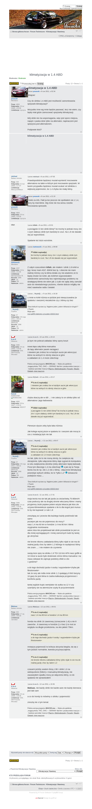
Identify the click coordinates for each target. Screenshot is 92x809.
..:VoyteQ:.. (37, 294)
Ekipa (41, 789)
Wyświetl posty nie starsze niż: (22, 752)
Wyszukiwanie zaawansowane (71, 9)
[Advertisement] (46, 54)
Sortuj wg (53, 752)
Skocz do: (78, 769)
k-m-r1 (35, 337)
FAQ (62, 36)
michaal (36, 177)
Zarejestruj (70, 36)
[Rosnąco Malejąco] (72, 752)
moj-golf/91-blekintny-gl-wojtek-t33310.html (43, 314)
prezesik (36, 91)
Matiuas (36, 607)
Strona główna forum (20, 32)
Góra (81, 132)
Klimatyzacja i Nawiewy (55, 32)
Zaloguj (79, 36)
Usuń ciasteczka (50, 789)
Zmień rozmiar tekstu (80, 31)
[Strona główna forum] (46, 15)
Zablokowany (14, 83)
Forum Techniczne (37, 32)
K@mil (35, 377)
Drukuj (76, 31)
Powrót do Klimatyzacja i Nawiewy (23, 769)
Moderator (22, 78)
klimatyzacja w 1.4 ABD (46, 74)
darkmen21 (37, 247)
